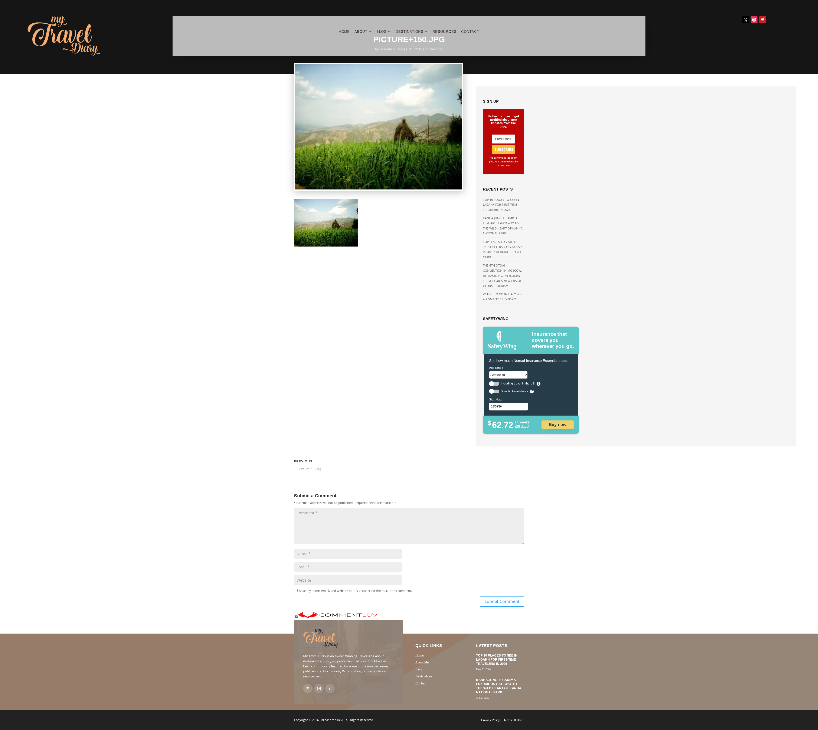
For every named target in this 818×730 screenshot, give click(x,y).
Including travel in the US (517, 383)
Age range (496, 367)
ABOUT (360, 31)
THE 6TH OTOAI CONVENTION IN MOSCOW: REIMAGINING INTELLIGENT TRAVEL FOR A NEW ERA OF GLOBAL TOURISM (502, 275)
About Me (422, 662)
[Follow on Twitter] (308, 688)
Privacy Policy (490, 720)
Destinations (424, 676)
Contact (420, 683)
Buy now (557, 424)
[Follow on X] (745, 19)
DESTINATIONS (409, 31)
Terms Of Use (513, 720)
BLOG (381, 31)
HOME (344, 31)
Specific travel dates (514, 391)
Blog (418, 669)
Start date (495, 399)
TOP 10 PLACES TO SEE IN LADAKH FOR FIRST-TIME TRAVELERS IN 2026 (501, 205)
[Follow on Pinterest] (762, 19)
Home (419, 655)
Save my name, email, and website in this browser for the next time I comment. (355, 591)
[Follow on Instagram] (754, 19)
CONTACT (470, 31)
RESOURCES (444, 31)
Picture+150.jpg (310, 469)
